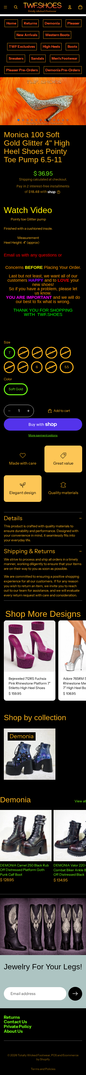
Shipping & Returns (29, 551)
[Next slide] (77, 660)
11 (63, 120)
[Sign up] (75, 994)
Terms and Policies (43, 1069)
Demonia (52, 23)
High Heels (51, 46)
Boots (72, 46)
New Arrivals (26, 35)
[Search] (16, 7)
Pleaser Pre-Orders (22, 70)
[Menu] (5, 7)
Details (13, 518)
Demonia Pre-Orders (62, 70)
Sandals (37, 58)
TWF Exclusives (22, 46)
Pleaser (73, 23)
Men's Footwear (64, 58)
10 (58, 120)
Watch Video (28, 210)
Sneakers (16, 58)
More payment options (43, 435)
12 (67, 120)
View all (80, 801)
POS (54, 1055)
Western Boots (57, 35)
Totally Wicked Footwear (34, 1055)
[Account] (69, 7)
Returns (30, 23)
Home (11, 23)
